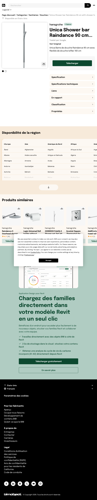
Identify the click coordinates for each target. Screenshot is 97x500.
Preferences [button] (29, 255)
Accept (48, 260)
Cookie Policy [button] (35, 252)
